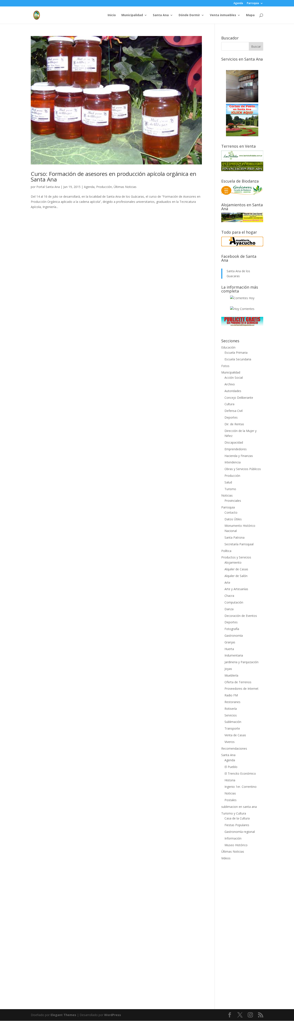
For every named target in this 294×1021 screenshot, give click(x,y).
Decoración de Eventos (240, 616)
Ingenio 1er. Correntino (240, 787)
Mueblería (231, 675)
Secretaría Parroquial (239, 544)
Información (232, 838)
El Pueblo (230, 767)
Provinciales (232, 501)
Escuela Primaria (236, 352)
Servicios (230, 715)
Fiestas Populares (236, 825)
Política (226, 551)
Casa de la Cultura (237, 818)
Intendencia (232, 462)
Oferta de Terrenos (237, 682)
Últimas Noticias (125, 187)
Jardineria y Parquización (241, 662)
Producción (104, 187)
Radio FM (231, 695)
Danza (229, 609)
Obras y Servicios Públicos (242, 469)
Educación (228, 347)
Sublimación (232, 722)
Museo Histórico (236, 845)
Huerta (229, 649)
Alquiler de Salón (236, 576)
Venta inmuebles (223, 15)
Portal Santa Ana (48, 187)
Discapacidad (233, 442)
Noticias (227, 495)
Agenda (238, 3)
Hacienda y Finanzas (238, 456)
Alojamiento (232, 562)
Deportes (231, 417)
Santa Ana (161, 15)
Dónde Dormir (189, 15)
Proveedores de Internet (241, 688)
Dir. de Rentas (234, 424)
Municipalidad (132, 15)
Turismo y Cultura (233, 813)
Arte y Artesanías (236, 589)
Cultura (229, 404)
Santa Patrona (234, 537)
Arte (227, 582)
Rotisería (230, 709)
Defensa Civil (233, 411)
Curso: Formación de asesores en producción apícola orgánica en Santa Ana (113, 176)
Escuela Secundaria (237, 359)
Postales (230, 800)
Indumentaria (233, 655)
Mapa (250, 15)
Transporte (232, 728)
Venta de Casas (235, 735)
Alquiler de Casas (236, 569)
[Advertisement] (242, 932)
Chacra (229, 596)
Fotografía (231, 629)
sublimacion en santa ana (239, 807)
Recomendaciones (234, 748)
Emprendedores (235, 449)
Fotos (225, 366)
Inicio (112, 15)
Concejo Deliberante (238, 398)
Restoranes (232, 702)
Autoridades (232, 391)
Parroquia (253, 3)
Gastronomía (233, 635)
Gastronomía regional (239, 832)
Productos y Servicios (236, 557)
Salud (228, 482)
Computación (233, 602)
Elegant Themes (63, 1015)
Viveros (229, 742)
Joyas (228, 669)
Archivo (229, 384)
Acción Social (233, 377)
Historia (229, 780)
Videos (226, 858)
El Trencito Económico (240, 773)
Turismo (230, 489)
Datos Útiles (233, 519)
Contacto (230, 512)
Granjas (229, 642)
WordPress (112, 1015)
